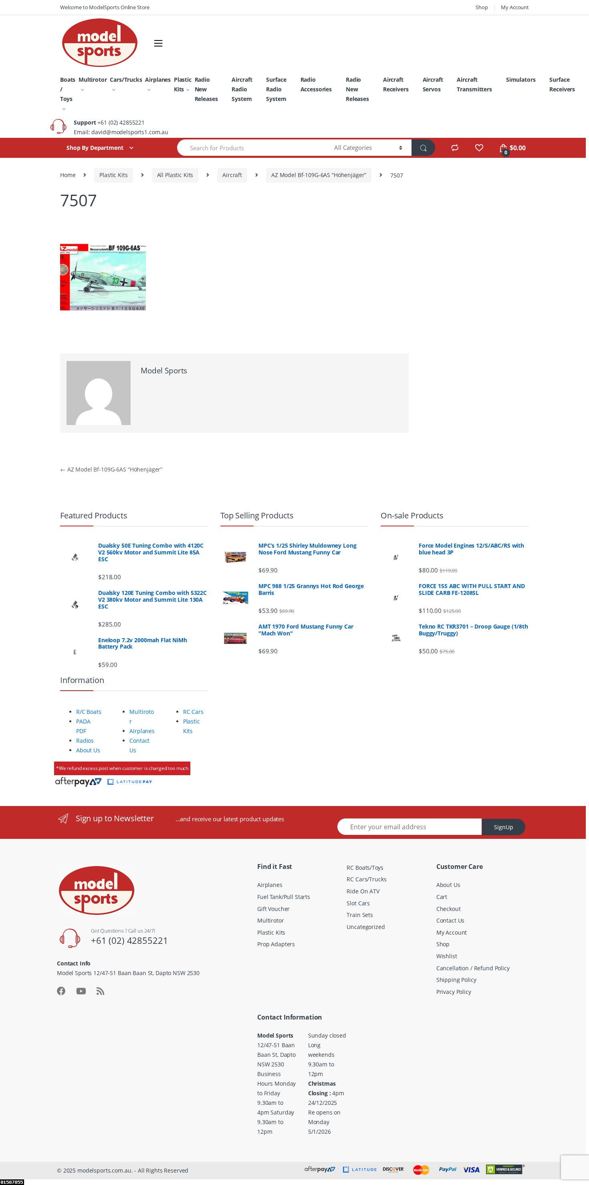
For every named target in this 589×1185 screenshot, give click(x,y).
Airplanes (158, 79)
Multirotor (93, 79)
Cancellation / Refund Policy (473, 968)
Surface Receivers (562, 84)
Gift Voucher (273, 909)
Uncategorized (366, 927)
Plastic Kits (183, 84)
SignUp (503, 827)
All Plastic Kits (175, 175)
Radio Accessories (316, 84)
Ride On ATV (363, 891)
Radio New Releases (206, 89)
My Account (515, 7)
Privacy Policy (453, 992)
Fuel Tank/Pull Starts (283, 897)
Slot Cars (358, 903)
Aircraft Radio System (242, 89)
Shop (482, 7)
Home (67, 175)
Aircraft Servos (433, 84)
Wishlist (446, 956)
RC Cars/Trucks (366, 879)
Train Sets (360, 915)
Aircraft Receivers (396, 84)
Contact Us (450, 920)
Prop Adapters (276, 944)
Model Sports (164, 370)
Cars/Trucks (126, 79)
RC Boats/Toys (365, 867)
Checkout (448, 909)
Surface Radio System (276, 89)
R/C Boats (88, 711)
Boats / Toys (67, 89)
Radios (85, 740)
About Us (88, 750)
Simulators (521, 79)
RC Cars (193, 711)
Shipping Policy (456, 979)
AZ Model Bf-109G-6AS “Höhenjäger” (318, 175)
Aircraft (232, 175)
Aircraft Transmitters (474, 84)
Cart (441, 897)
